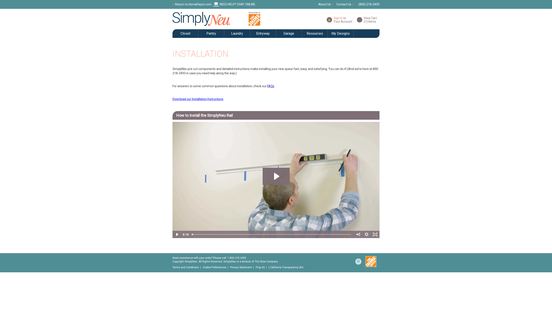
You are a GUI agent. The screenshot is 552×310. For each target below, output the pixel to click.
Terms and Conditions (185, 267)
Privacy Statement (241, 267)
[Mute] (358, 234)
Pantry (211, 33)
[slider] (271, 234)
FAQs (270, 86)
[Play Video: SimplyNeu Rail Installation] (276, 176)
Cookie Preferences (214, 267)
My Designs (340, 33)
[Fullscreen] (375, 234)
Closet (185, 33)
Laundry (237, 33)
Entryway (263, 33)
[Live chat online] (216, 4)
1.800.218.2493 (236, 257)
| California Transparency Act (286, 267)
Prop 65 (260, 267)
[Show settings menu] (366, 234)
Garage (289, 33)
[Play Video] (176, 234)
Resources (315, 33)
